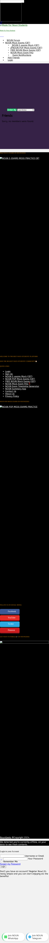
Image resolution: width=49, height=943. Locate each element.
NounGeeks (5, 837)
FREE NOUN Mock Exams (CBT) (25, 50)
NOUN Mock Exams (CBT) (17, 43)
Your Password (35, 858)
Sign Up (9, 374)
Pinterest (11, 630)
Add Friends (14, 57)
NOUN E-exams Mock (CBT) (25, 45)
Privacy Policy (12, 396)
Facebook (12, 611)
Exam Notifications (22, 55)
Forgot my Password (10, 864)
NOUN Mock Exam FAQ (21, 52)
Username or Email (34, 856)
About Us (10, 394)
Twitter (11, 624)
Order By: (12, 110)
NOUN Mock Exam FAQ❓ (18, 384)
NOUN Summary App (15, 389)
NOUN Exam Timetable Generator (22, 386)
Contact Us (10, 391)
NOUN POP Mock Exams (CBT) (27, 47)
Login (10, 60)
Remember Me (10, 861)
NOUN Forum (13, 40)
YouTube (11, 618)
